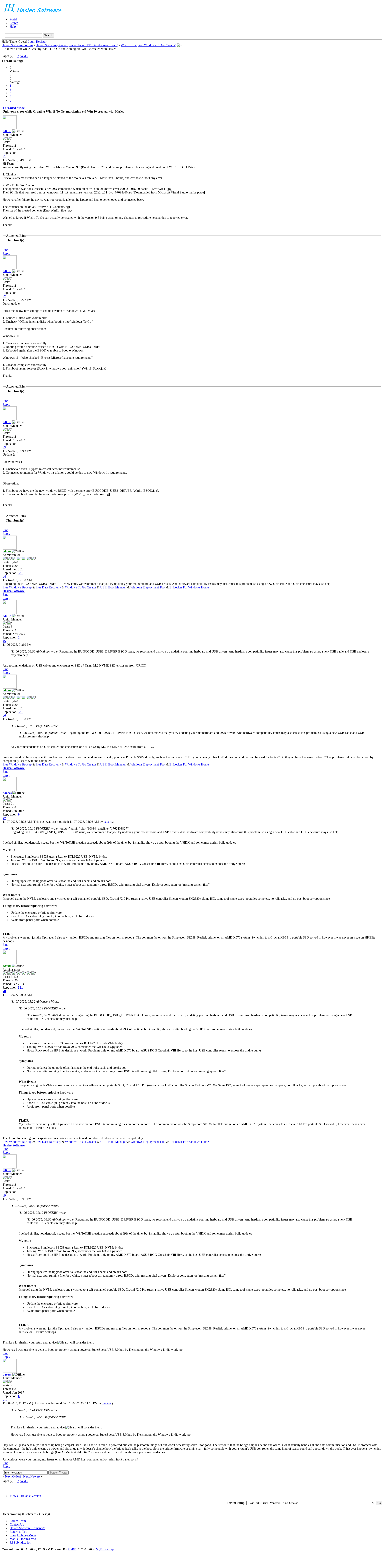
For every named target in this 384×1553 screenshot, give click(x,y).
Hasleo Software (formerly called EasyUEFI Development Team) (77, 45)
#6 (4, 715)
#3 (4, 447)
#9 (4, 1195)
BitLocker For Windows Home (189, 587)
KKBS (7, 131)
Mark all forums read (23, 1539)
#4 (4, 576)
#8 (4, 991)
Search (14, 23)
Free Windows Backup (17, 587)
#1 (4, 156)
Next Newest (31, 1476)
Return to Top (18, 1531)
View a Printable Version (25, 1496)
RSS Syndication (20, 1542)
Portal (13, 19)
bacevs (7, 793)
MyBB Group (105, 1549)
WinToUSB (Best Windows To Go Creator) (148, 45)
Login (31, 41)
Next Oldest (13, 1476)
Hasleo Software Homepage (27, 1528)
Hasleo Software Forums (17, 45)
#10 (5, 1399)
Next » (24, 56)
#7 (4, 818)
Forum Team (18, 1521)
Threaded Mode (14, 108)
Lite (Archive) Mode (23, 1535)
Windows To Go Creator (80, 587)
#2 (4, 296)
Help (13, 26)
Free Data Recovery (48, 587)
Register (41, 41)
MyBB (72, 1549)
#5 (4, 641)
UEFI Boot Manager (113, 587)
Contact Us (17, 1524)
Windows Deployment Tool (147, 587)
